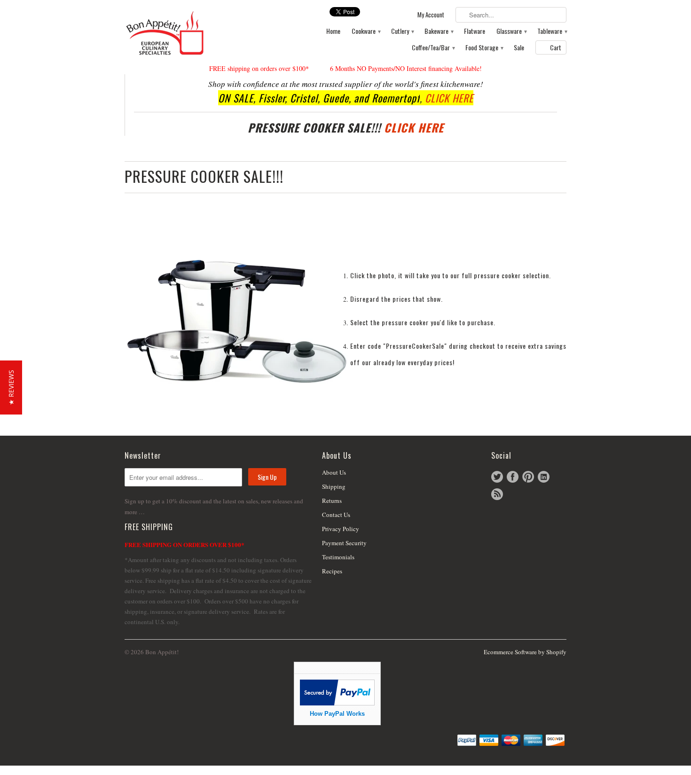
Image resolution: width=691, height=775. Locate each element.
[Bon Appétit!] (195, 32)
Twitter (497, 477)
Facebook (512, 477)
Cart (555, 47)
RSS (497, 494)
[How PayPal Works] (337, 702)
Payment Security (344, 543)
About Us (334, 472)
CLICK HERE (449, 97)
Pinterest (528, 477)
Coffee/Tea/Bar (433, 47)
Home (333, 31)
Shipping (334, 486)
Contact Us (336, 514)
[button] (11, 387)
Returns (332, 500)
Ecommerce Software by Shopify (525, 652)
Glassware (511, 31)
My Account (430, 14)
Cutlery (402, 31)
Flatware (474, 31)
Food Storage (484, 47)
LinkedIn (544, 477)
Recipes (332, 571)
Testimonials (338, 557)
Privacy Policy (340, 528)
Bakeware (438, 31)
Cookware (366, 31)
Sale (519, 47)
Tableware (551, 31)
